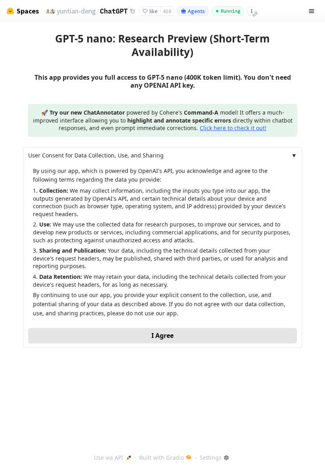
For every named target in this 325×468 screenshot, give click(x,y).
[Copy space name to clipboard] (132, 11)
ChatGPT (114, 10)
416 (167, 11)
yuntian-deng (76, 10)
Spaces (28, 11)
